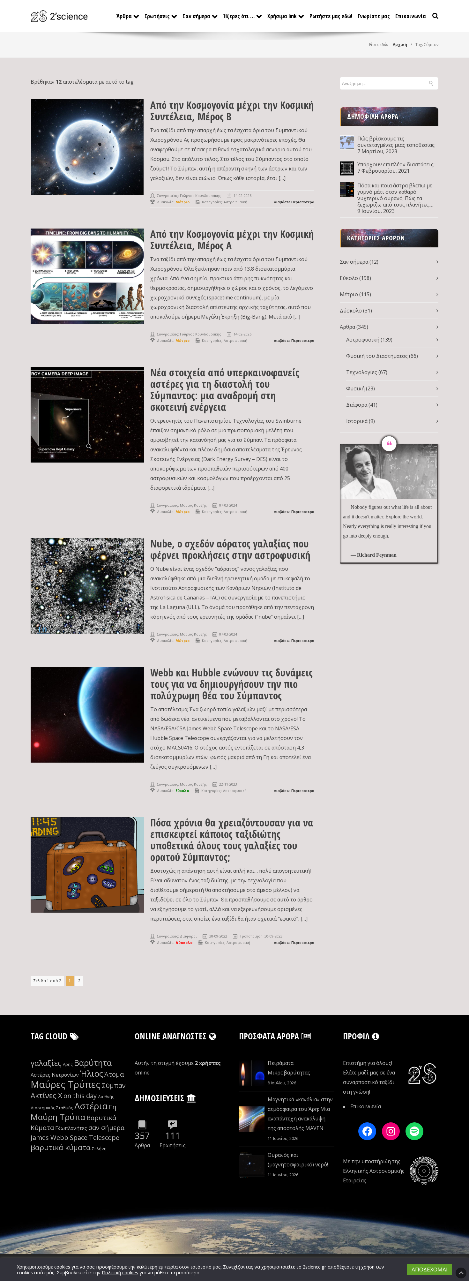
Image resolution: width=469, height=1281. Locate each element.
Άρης (68, 1064)
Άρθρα (124, 16)
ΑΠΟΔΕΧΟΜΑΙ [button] (430, 1269)
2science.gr (314, 1266)
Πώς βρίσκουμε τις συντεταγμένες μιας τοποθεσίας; (396, 141)
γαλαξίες (46, 1063)
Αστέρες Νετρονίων (55, 1074)
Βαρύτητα (93, 1062)
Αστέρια (91, 1106)
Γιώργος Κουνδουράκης (200, 195)
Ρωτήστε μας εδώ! (330, 16)
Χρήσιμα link (282, 16)
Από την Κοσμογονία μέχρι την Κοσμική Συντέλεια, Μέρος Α (232, 239)
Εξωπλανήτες (71, 1128)
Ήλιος (91, 1073)
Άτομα (114, 1074)
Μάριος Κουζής (193, 505)
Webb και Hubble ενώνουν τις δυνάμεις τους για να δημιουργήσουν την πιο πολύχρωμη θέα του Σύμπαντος (231, 684)
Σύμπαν (114, 1085)
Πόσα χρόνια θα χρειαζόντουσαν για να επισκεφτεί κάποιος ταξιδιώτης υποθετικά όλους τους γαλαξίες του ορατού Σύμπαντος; (231, 840)
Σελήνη (99, 1148)
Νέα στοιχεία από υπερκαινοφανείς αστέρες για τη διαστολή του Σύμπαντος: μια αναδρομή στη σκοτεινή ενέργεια (224, 389)
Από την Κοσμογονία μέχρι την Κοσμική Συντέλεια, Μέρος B (232, 110)
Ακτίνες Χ (46, 1095)
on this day (80, 1095)
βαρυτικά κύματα (61, 1147)
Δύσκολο (351, 310)
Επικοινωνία (410, 16)
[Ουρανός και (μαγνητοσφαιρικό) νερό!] (251, 1165)
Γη (112, 1107)
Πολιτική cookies (120, 1272)
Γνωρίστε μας (374, 16)
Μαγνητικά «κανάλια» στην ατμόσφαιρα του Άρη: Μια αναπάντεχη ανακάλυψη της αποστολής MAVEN (300, 1114)
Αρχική (400, 44)
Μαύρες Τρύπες (65, 1084)
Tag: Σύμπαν (426, 44)
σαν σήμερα (106, 1127)
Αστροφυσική (235, 202)
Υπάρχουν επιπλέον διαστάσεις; (396, 164)
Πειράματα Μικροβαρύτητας (289, 1067)
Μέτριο (349, 294)
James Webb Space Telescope (75, 1137)
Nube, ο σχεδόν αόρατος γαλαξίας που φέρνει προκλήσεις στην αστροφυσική (230, 549)
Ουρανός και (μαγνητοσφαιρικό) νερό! (298, 1159)
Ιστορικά (357, 421)
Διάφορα (356, 404)
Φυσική (355, 388)
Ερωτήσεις (157, 16)
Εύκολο (349, 278)
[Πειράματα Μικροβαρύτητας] (251, 1073)
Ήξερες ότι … (239, 16)
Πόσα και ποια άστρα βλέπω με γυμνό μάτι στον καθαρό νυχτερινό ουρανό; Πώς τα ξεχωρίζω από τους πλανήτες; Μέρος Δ (394, 195)
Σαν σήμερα (196, 16)
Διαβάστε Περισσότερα (294, 202)
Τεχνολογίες (361, 372)
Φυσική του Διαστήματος (377, 355)
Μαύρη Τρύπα (58, 1117)
